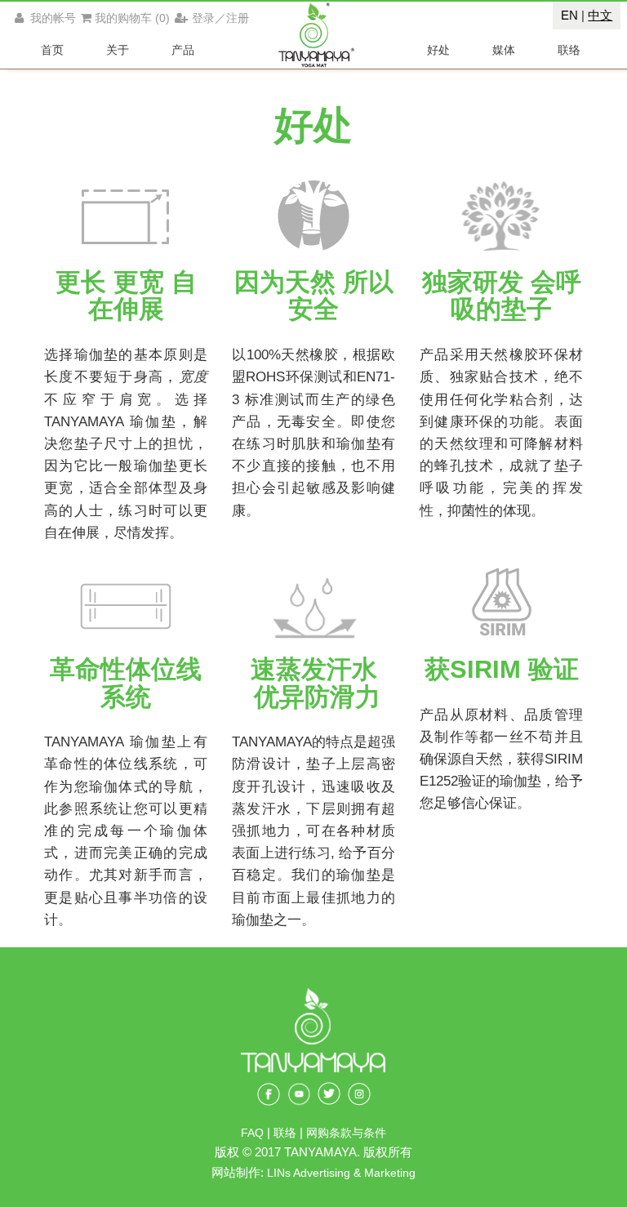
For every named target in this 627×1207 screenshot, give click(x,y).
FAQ (252, 1133)
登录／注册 (220, 17)
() (132, 17)
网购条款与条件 (346, 1133)
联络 (286, 1133)
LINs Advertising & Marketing (341, 1173)
